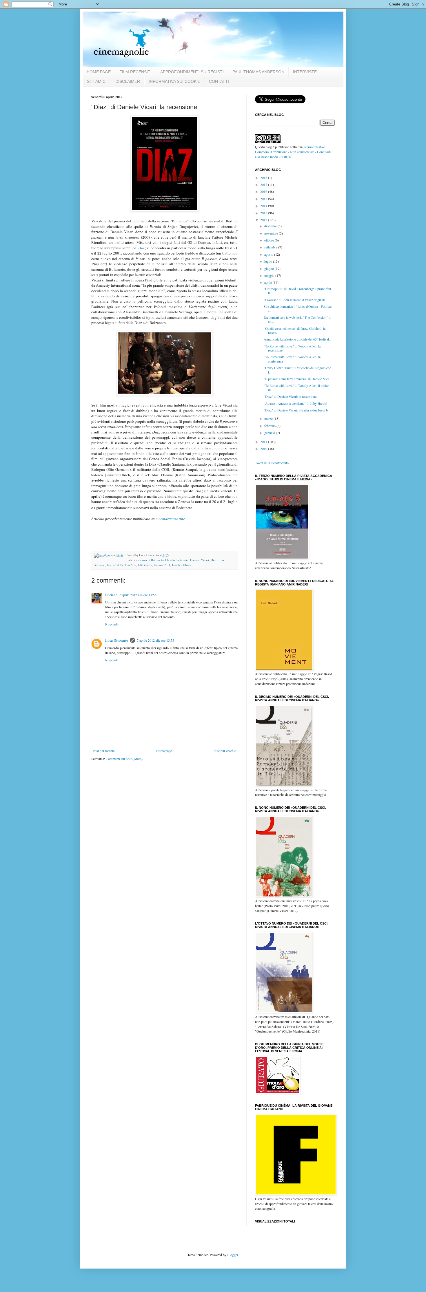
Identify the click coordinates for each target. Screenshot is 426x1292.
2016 (264, 191)
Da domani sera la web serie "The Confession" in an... (297, 319)
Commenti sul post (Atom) (124, 758)
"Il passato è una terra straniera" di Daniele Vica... (298, 378)
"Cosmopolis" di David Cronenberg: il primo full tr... (297, 290)
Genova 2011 (162, 565)
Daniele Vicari (199, 560)
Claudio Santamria (176, 560)
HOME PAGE (99, 71)
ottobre (269, 240)
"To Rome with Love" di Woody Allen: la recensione (292, 348)
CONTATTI (219, 81)
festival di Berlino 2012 (121, 565)
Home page (164, 750)
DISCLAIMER (127, 81)
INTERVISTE (305, 71)
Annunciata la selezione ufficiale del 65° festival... (298, 339)
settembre (271, 247)
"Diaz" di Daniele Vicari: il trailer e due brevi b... (297, 410)
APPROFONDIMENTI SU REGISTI (192, 71)
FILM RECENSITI (135, 71)
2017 (264, 184)
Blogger (232, 1254)
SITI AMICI (97, 81)
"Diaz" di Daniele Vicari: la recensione (290, 396)
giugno (269, 268)
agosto (269, 254)
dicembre (271, 226)
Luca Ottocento (116, 640)
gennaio (270, 432)
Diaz (142, 247)
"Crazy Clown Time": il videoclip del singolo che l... (297, 369)
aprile (268, 282)
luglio (268, 261)
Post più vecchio (225, 750)
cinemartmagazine (170, 518)
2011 (264, 441)
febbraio (270, 425)
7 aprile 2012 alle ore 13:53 (155, 640)
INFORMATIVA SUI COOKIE (174, 81)
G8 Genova (145, 565)
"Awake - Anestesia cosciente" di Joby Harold (295, 403)
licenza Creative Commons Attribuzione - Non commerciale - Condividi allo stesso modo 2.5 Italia (293, 151)
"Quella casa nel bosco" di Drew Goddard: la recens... (294, 330)
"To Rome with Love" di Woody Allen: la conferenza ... (292, 358)
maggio (269, 275)
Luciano (111, 594)
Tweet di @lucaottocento (272, 462)
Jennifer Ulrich (181, 565)
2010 (264, 448)
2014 (264, 205)
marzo (269, 418)
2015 (264, 198)
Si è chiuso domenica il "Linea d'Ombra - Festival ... (298, 308)
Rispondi (111, 624)
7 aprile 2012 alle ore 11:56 (137, 594)
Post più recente (103, 750)
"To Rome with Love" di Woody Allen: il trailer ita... (296, 387)
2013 (264, 213)
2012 (264, 219)
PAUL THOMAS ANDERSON (258, 71)
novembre (271, 233)
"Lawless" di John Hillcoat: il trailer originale (294, 299)
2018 (264, 177)
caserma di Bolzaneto (149, 560)
